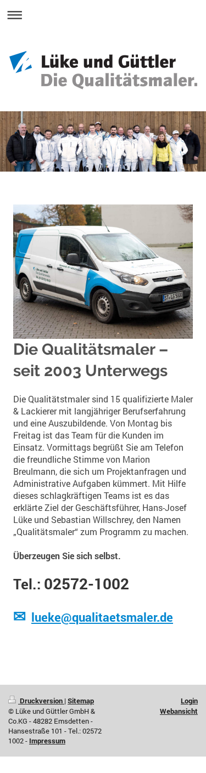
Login (189, 701)
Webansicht (179, 711)
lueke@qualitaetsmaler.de (102, 617)
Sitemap (81, 701)
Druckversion (41, 701)
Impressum (47, 741)
